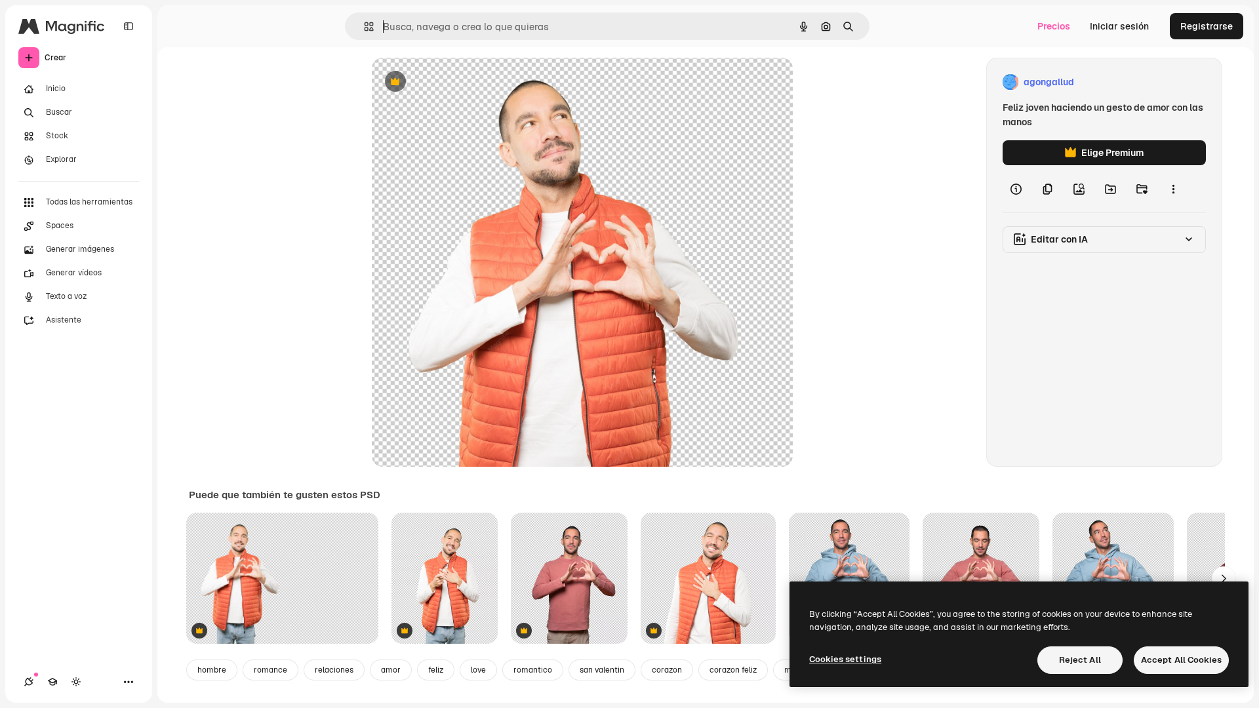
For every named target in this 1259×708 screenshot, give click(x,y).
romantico (532, 670)
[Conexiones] (28, 681)
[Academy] (52, 681)
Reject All (1080, 659)
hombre (211, 670)
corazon (667, 670)
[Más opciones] (1173, 189)
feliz (435, 670)
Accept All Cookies (1181, 659)
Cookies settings (845, 659)
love (478, 670)
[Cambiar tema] (76, 681)
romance (270, 670)
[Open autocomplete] (364, 26)
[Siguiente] (1223, 578)
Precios (1053, 26)
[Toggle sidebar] (128, 26)
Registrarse (1206, 26)
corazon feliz (733, 670)
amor (391, 670)
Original (455, 82)
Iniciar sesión (1119, 26)
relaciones (334, 670)
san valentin (602, 670)
